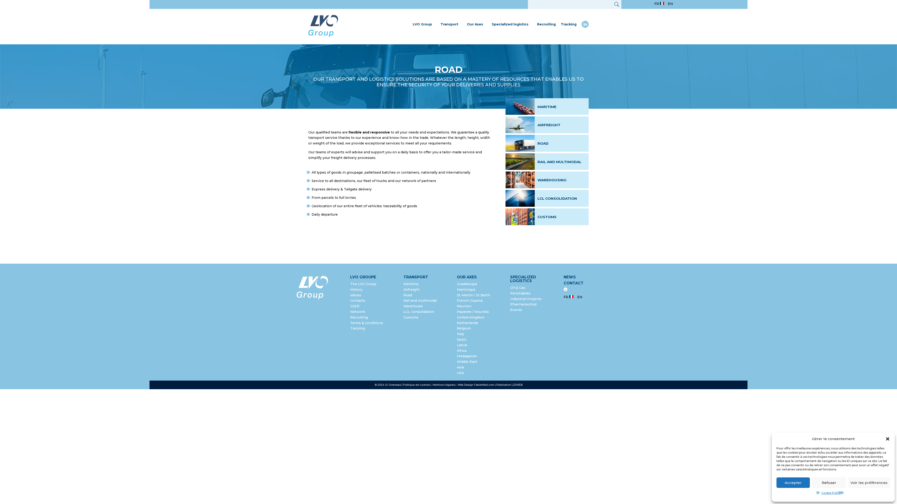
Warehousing (551, 180)
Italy (460, 334)
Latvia (462, 345)
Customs (546, 217)
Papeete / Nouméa (473, 312)
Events (516, 310)
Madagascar (467, 356)
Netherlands (467, 323)
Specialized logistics (510, 24)
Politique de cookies (416, 384)
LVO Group (422, 24)
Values (355, 295)
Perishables (520, 293)
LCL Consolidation (557, 198)
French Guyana (470, 300)
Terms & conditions (366, 323)
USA (461, 373)
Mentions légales (444, 384)
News (570, 277)
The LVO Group (363, 284)
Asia (460, 367)
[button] (887, 439)
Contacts (357, 300)
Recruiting (546, 24)
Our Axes (475, 24)
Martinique (466, 289)
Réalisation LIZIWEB (509, 384)
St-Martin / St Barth (473, 295)
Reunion (464, 306)
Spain (461, 339)
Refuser (829, 482)
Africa (461, 351)
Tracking (569, 24)
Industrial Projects (525, 299)
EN (670, 4)
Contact (574, 283)
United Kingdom (470, 317)
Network (357, 312)
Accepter (793, 482)
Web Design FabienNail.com (476, 384)
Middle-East (467, 362)
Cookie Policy (831, 493)
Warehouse (413, 306)
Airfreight (548, 125)
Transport (449, 24)
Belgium (464, 328)
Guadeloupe (467, 284)
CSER (355, 306)
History (356, 289)
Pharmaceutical (523, 304)
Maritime (546, 107)
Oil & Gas (517, 288)
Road (542, 143)
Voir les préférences (869, 482)
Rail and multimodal (559, 162)
